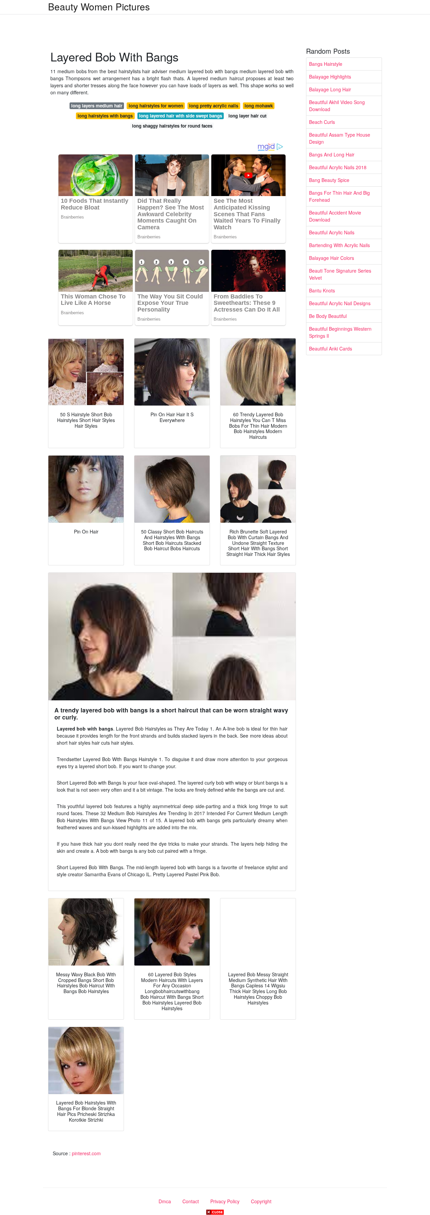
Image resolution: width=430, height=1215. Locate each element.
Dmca (165, 1201)
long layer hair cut (247, 115)
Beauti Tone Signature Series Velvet (340, 274)
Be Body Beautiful (328, 316)
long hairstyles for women (156, 105)
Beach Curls (322, 122)
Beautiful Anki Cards (330, 348)
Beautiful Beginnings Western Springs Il (340, 332)
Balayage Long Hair (330, 89)
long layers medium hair (96, 105)
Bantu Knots (322, 290)
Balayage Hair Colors (331, 257)
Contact (190, 1201)
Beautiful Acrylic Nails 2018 (338, 167)
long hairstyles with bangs (105, 115)
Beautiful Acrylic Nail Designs (340, 303)
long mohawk (259, 105)
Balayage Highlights (330, 76)
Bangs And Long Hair (331, 154)
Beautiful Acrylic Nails (331, 232)
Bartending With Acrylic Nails (339, 245)
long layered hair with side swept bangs (180, 115)
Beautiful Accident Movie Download (335, 216)
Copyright (261, 1201)
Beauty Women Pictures (99, 6)
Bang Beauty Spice (329, 180)
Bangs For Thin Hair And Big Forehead (339, 196)
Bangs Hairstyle (325, 63)
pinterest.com (86, 1153)
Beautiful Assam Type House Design (339, 138)
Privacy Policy (225, 1201)
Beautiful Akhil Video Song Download (337, 105)
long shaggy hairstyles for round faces (172, 126)
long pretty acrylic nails (213, 105)
